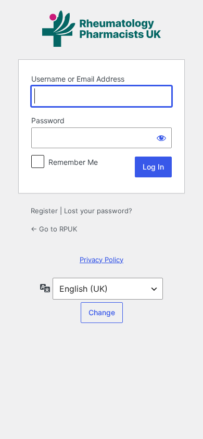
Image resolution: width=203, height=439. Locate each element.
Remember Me (73, 162)
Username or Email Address (77, 78)
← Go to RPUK (54, 229)
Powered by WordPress (101, 28)
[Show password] (161, 137)
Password (48, 120)
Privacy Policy (101, 259)
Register (44, 210)
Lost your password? (98, 210)
